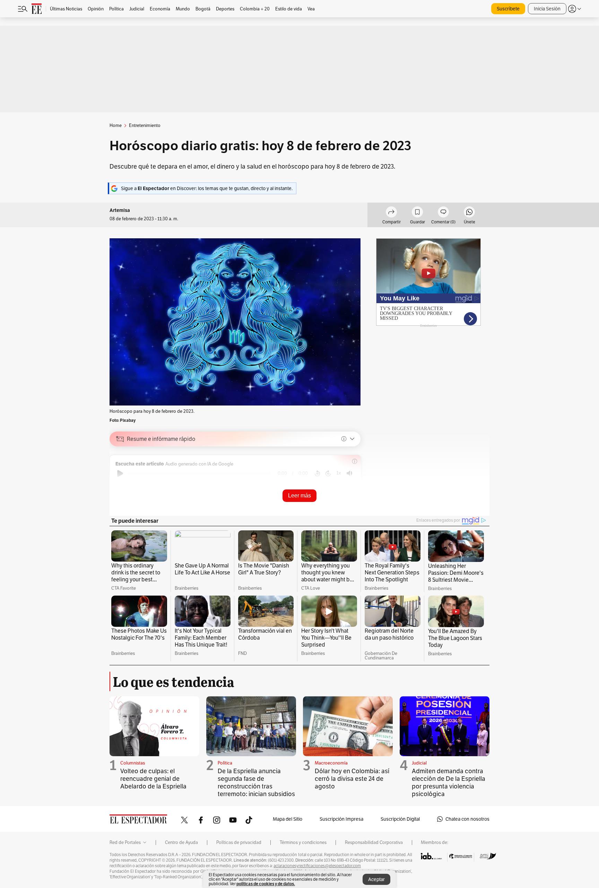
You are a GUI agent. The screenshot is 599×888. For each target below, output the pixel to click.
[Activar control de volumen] (349, 473)
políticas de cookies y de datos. (265, 883)
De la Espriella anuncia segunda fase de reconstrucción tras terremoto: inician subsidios (256, 782)
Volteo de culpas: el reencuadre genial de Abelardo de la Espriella (153, 778)
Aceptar (376, 879)
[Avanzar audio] (328, 473)
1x (338, 473)
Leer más (299, 495)
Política (225, 763)
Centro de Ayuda (181, 842)
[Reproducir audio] (120, 473)
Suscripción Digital (400, 819)
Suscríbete (508, 9)
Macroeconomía (331, 763)
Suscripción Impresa (341, 819)
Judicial (419, 763)
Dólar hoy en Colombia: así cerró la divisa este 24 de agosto (352, 778)
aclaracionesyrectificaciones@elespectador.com (317, 865)
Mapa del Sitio (287, 819)
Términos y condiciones (303, 842)
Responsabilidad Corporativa (374, 842)
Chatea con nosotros (467, 819)
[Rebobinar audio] (317, 473)
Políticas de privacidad (238, 842)
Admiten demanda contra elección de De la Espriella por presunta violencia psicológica (448, 782)
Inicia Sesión (547, 9)
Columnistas (132, 763)
